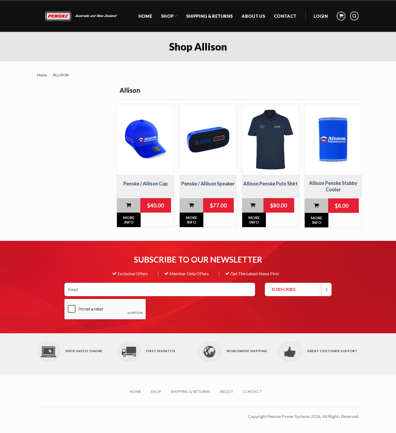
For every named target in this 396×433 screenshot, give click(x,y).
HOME (145, 16)
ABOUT (226, 391)
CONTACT (285, 16)
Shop (167, 16)
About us (253, 16)
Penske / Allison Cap (145, 184)
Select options (252, 205)
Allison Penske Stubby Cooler (333, 186)
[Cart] (341, 16)
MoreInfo (128, 219)
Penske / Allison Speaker (208, 184)
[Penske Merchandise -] (82, 16)
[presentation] (105, 309)
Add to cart (128, 205)
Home (42, 75)
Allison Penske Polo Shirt (270, 184)
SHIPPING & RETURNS (209, 16)
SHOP (156, 391)
